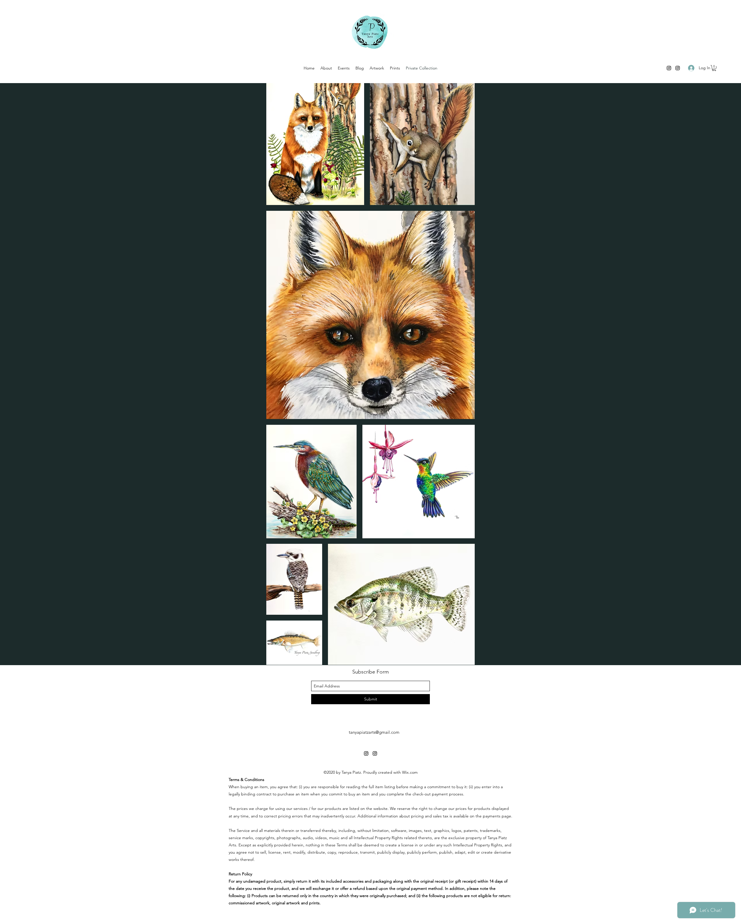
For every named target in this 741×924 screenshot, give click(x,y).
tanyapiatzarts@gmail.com (374, 732)
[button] (714, 68)
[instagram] (669, 68)
